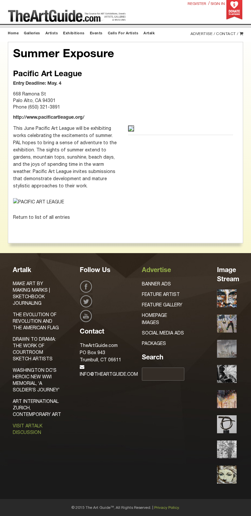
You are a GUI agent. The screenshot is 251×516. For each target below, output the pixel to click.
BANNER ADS (156, 283)
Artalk (149, 33)
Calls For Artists (123, 33)
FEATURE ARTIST (161, 294)
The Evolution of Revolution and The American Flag (36, 321)
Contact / (227, 33)
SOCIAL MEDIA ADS (163, 332)
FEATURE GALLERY (162, 304)
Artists (51, 33)
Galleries (32, 33)
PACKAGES (154, 343)
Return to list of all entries (41, 217)
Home (13, 33)
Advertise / (203, 33)
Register (197, 3)
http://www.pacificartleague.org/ (48, 117)
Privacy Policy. (167, 507)
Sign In (217, 3)
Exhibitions (74, 33)
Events (96, 33)
